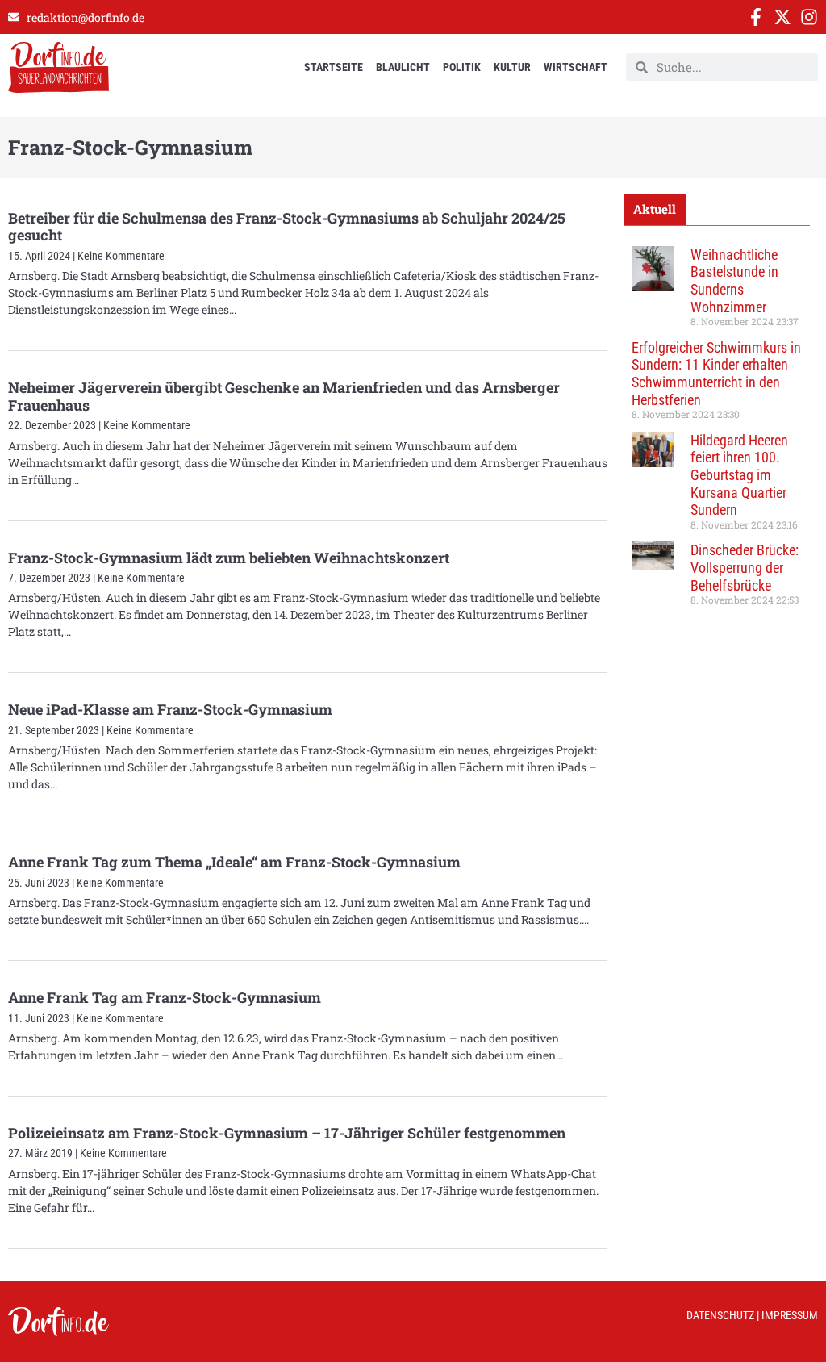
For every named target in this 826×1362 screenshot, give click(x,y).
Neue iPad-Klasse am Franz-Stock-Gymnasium (170, 709)
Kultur (512, 67)
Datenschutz (720, 1315)
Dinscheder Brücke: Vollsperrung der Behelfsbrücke (744, 567)
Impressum (789, 1315)
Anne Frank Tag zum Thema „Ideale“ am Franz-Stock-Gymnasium (234, 861)
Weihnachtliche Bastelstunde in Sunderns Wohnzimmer (734, 280)
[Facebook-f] (756, 17)
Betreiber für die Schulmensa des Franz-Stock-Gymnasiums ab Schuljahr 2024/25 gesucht (286, 226)
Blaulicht (403, 67)
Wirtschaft (575, 67)
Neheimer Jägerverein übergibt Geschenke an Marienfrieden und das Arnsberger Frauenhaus (284, 396)
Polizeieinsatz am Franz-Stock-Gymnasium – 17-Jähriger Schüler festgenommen (286, 1133)
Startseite (333, 67)
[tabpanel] (717, 431)
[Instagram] (809, 17)
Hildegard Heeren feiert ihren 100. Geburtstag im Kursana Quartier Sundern (739, 475)
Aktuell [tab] (654, 209)
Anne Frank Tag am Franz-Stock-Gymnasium (164, 997)
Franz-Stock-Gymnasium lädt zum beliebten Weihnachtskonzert (228, 557)
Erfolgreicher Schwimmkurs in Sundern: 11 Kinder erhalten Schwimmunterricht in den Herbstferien (716, 373)
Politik (462, 67)
